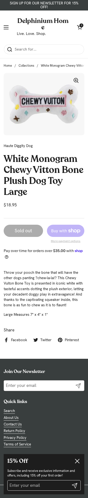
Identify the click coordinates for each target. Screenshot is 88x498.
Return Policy (14, 430)
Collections (26, 66)
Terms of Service (17, 444)
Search (9, 410)
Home (8, 66)
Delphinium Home (42, 24)
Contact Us (13, 424)
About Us (11, 417)
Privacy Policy (15, 437)
